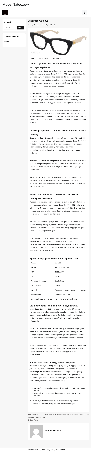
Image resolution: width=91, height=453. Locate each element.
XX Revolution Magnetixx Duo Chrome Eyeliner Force (36, 417)
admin (32, 59)
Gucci (39, 59)
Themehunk (60, 450)
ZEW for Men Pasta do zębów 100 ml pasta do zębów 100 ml (67, 415)
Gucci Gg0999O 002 (38, 21)
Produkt (45, 59)
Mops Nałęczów (15, 4)
